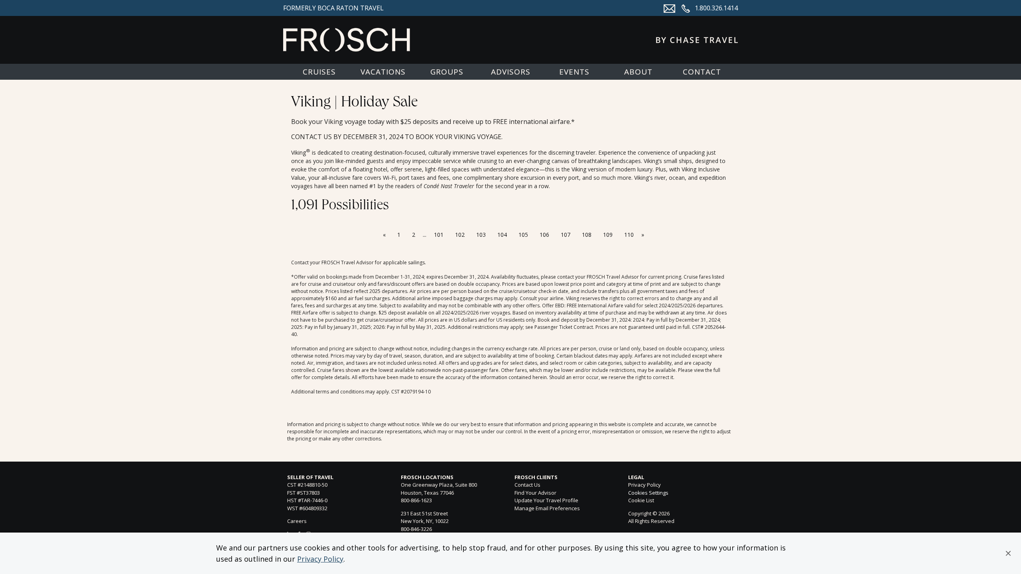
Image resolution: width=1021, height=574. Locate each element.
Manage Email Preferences (547, 508)
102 (460, 234)
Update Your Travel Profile (546, 500)
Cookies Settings (648, 493)
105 (523, 234)
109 (608, 234)
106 (544, 234)
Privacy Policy (320, 559)
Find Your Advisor (535, 492)
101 (438, 234)
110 (629, 234)
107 (565, 234)
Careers (297, 521)
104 (502, 234)
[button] (1008, 553)
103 (481, 234)
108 (586, 234)
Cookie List (641, 500)
